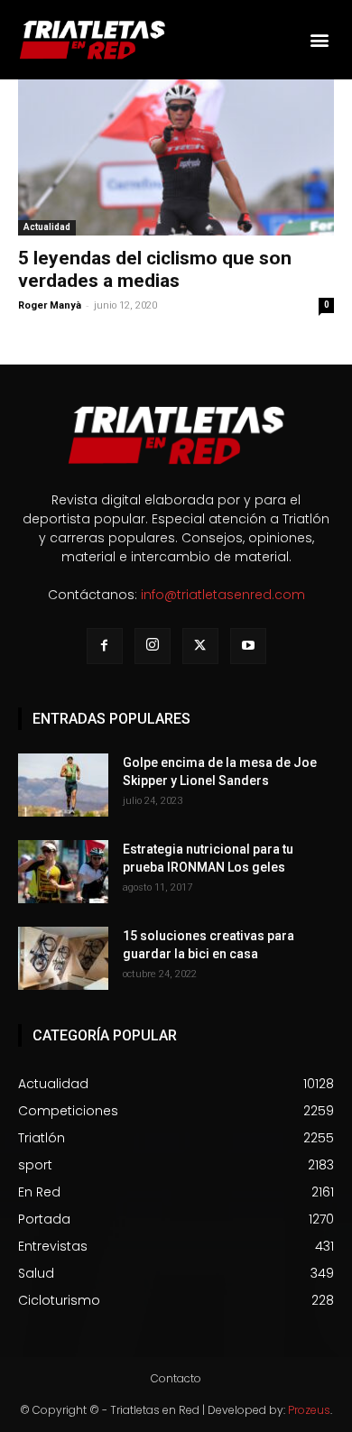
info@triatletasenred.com (223, 595)
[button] (319, 40)
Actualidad (46, 227)
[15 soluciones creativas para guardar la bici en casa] (63, 958)
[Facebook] (105, 646)
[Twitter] (200, 646)
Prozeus (309, 1410)
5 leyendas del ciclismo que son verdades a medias (155, 269)
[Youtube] (248, 646)
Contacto (176, 1378)
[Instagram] (152, 646)
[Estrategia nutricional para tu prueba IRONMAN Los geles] (63, 871)
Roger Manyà (49, 305)
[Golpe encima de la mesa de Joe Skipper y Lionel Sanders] (63, 785)
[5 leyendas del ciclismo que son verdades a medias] (176, 157)
